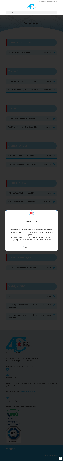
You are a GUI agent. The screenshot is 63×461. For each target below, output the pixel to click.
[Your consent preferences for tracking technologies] (60, 458)
